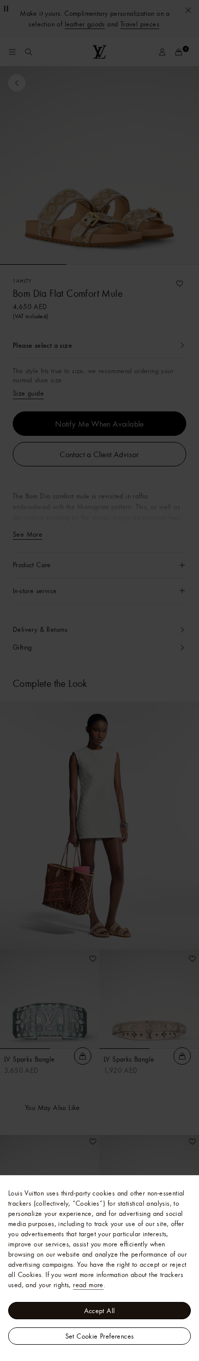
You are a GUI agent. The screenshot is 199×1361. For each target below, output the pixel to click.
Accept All (99, 1310)
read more (88, 1284)
